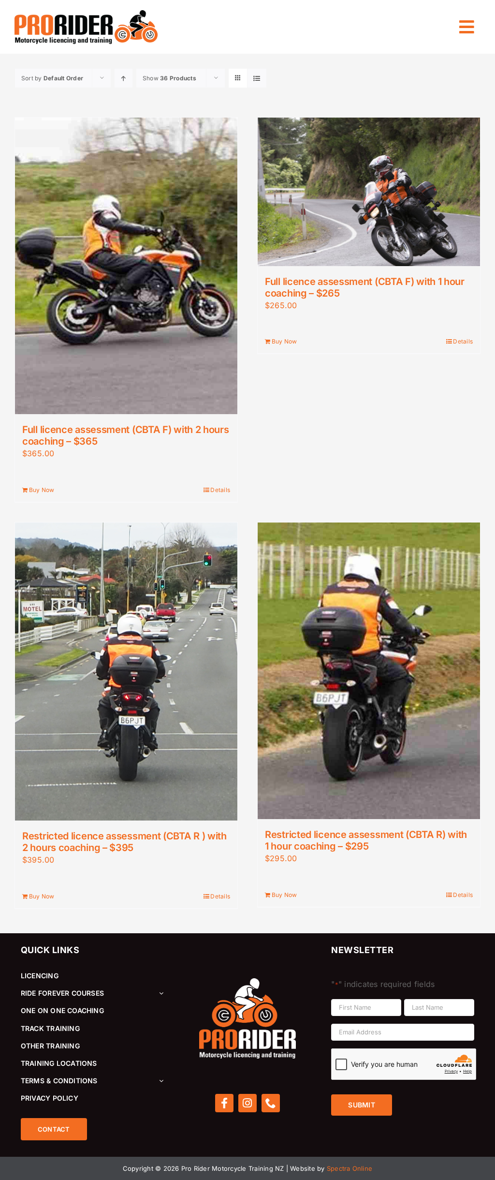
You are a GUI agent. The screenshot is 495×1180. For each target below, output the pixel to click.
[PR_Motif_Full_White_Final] (247, 982)
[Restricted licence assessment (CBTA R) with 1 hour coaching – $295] (369, 671)
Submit (361, 1105)
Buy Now (42, 489)
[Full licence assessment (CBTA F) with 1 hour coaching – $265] (369, 192)
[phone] (271, 1103)
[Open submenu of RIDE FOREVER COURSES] (159, 993)
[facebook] (224, 1103)
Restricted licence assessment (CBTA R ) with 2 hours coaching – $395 (124, 841)
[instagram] (247, 1103)
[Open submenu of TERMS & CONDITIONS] (159, 1081)
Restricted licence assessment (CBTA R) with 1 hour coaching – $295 (366, 840)
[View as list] (257, 78)
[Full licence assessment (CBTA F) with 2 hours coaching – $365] (126, 266)
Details (220, 489)
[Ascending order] (123, 78)
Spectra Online (349, 1168)
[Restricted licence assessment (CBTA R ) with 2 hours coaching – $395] (126, 672)
